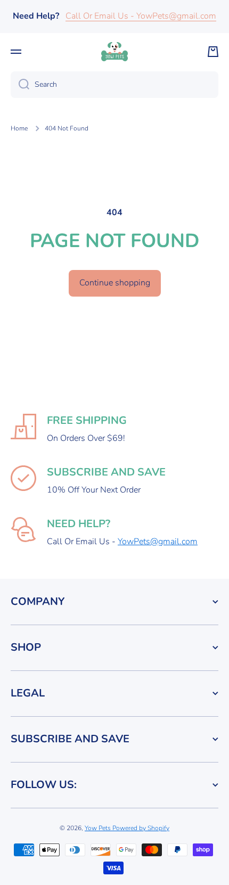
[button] (213, 51)
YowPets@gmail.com (158, 541)
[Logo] (114, 51)
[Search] (20, 84)
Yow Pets (98, 828)
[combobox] (114, 84)
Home (19, 129)
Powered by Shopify (140, 828)
